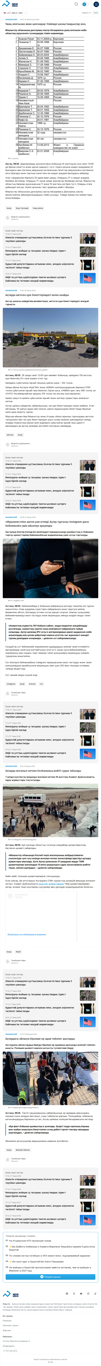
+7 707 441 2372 (10, 1351)
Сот (41, 684)
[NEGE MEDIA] (10, 3)
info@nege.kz (8, 1346)
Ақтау (9, 208)
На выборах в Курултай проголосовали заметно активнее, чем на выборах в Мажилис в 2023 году (50, 1269)
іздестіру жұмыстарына (51, 884)
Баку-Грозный (22, 208)
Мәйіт (18, 952)
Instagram (11, 684)
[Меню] (96, 4)
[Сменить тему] (86, 4)
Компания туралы (10, 1325)
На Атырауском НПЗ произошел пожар (30, 1240)
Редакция (7, 1320)
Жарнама (7, 1330)
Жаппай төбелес (23, 1150)
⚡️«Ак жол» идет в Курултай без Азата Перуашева (36, 1261)
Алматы (85, 13)
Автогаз (10, 435)
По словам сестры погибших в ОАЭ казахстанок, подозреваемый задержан (49, 1255)
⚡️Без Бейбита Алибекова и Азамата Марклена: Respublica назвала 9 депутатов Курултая (52, 1248)
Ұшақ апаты (38, 208)
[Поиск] (76, 4)
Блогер (32, 684)
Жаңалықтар (11, 19)
